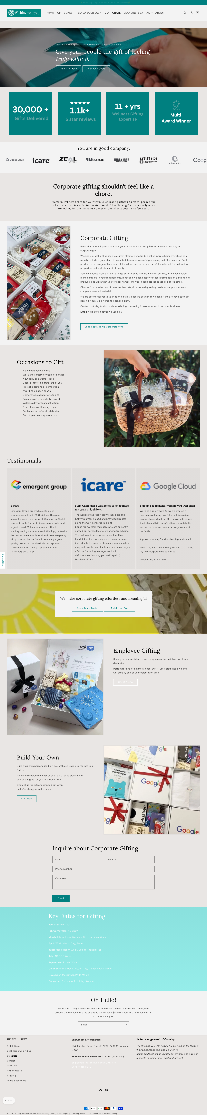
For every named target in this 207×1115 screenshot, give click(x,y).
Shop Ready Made (87, 608)
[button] (65, 12)
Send (61, 898)
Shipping (11, 1075)
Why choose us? (15, 1070)
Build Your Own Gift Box (19, 1051)
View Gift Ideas (68, 68)
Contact (11, 1061)
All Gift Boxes (13, 1046)
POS (31, 1114)
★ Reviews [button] (2, 560)
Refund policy (64, 1114)
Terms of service (94, 1114)
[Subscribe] (126, 1024)
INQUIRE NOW (125, 682)
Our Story (12, 1065)
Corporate (12, 1056)
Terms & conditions (16, 1080)
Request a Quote (96, 68)
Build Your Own (119, 608)
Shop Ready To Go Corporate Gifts (104, 326)
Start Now (26, 798)
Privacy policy (79, 1114)
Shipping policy (110, 1114)
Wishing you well (22, 1114)
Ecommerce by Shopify (46, 1114)
